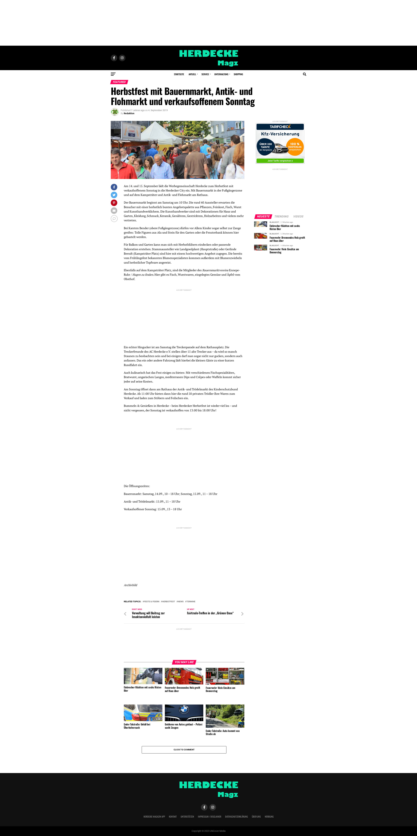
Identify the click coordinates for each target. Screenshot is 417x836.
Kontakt (173, 816)
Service (205, 74)
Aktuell (192, 74)
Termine (191, 602)
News (181, 602)
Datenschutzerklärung (236, 816)
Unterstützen (187, 816)
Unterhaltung (221, 74)
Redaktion (129, 113)
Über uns (256, 816)
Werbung (269, 816)
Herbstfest (168, 602)
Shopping (238, 74)
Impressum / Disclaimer (209, 816)
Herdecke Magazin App (154, 816)
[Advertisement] (208, 23)
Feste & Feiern (151, 602)
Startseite (179, 74)
